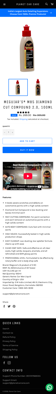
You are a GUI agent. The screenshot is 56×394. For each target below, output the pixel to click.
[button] (23, 112)
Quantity (6, 126)
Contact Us (8, 333)
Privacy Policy (9, 341)
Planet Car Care (28, 4)
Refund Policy (9, 337)
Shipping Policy (10, 349)
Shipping (23, 119)
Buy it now (27, 150)
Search (6, 328)
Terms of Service (10, 345)
